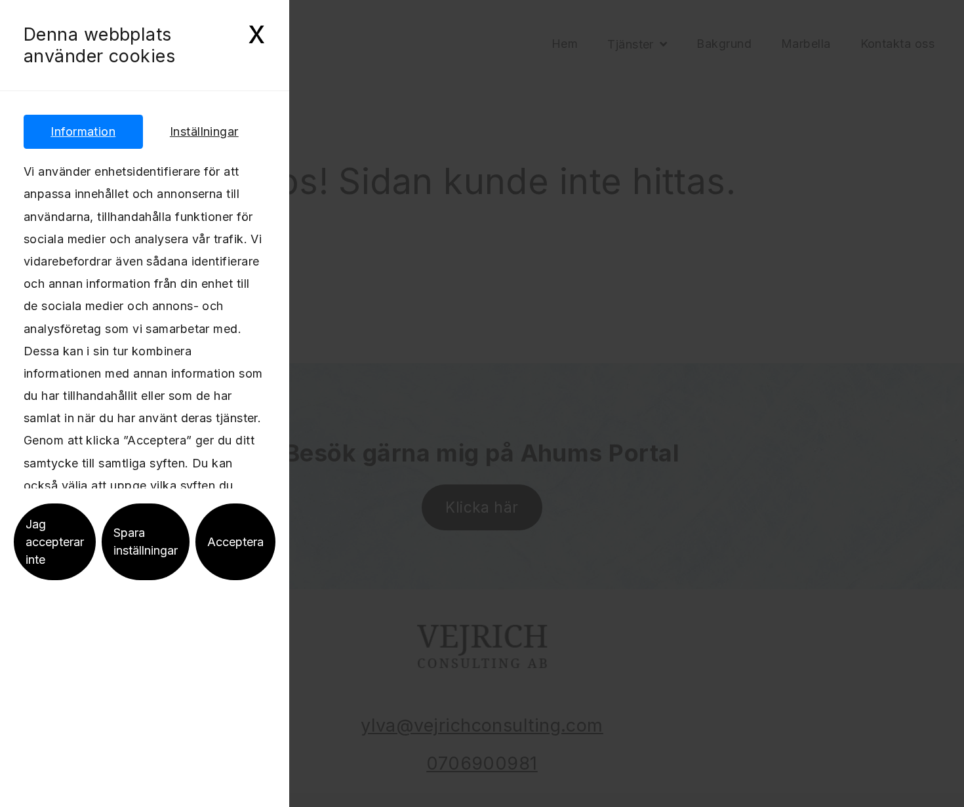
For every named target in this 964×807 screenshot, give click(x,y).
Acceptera (235, 542)
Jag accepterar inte (55, 541)
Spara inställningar (145, 541)
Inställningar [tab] (204, 131)
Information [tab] (82, 131)
